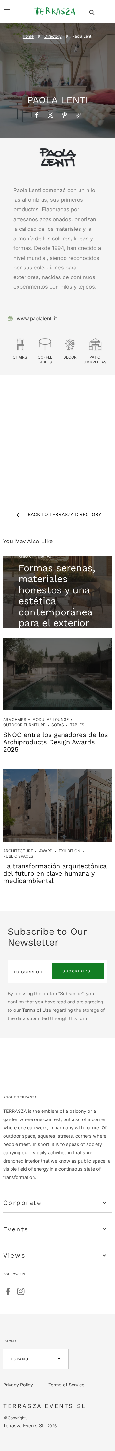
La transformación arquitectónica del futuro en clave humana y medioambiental (55, 873)
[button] (92, 11)
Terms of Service (66, 1384)
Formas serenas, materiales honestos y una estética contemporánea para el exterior (57, 595)
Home (28, 36)
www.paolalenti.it (37, 319)
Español (21, 1359)
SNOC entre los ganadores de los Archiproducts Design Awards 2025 (55, 742)
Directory (53, 36)
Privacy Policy (18, 1384)
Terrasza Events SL (23, 1425)
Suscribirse (78, 971)
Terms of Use (36, 1010)
